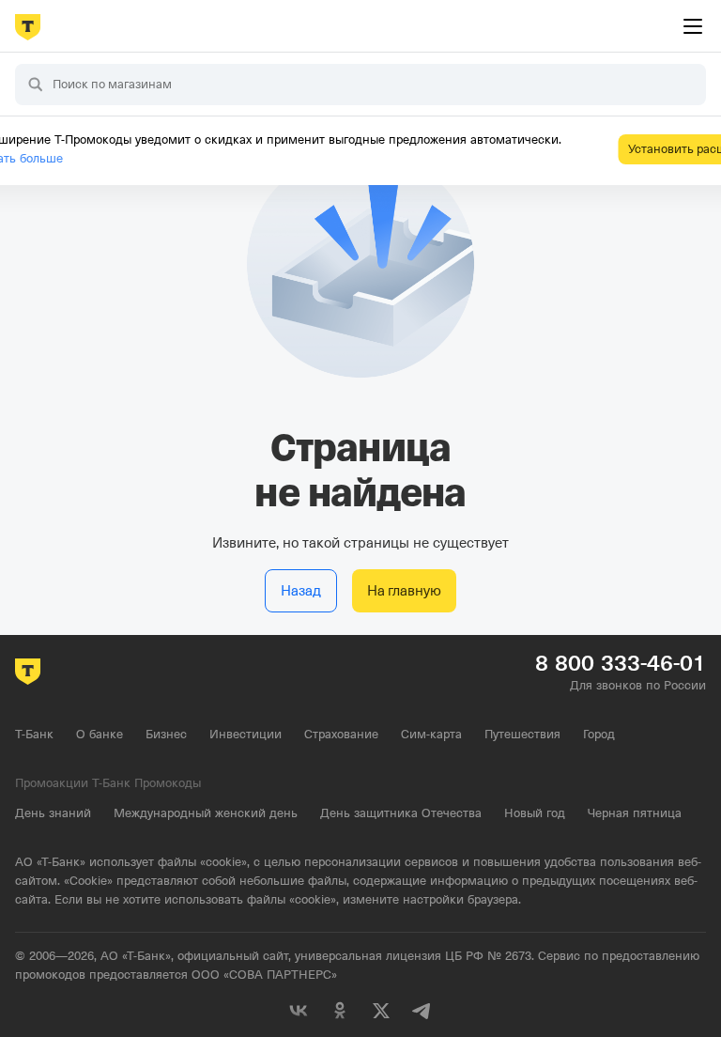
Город (599, 734)
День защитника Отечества (401, 813)
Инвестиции (245, 734)
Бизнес (166, 734)
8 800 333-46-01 (620, 663)
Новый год (534, 813)
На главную (404, 590)
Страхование (341, 734)
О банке (99, 734)
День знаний (53, 813)
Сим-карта (431, 734)
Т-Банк (34, 734)
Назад (301, 590)
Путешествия (522, 734)
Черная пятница (635, 813)
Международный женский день (206, 813)
